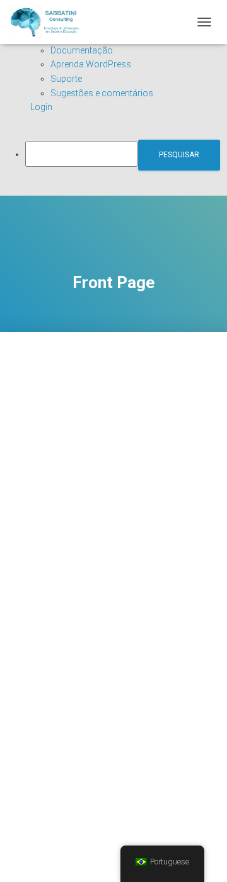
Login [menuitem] (41, 107)
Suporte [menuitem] (66, 79)
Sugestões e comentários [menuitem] (101, 93)
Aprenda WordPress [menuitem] (90, 64)
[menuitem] (126, 155)
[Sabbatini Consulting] (49, 22)
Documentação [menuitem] (81, 50)
